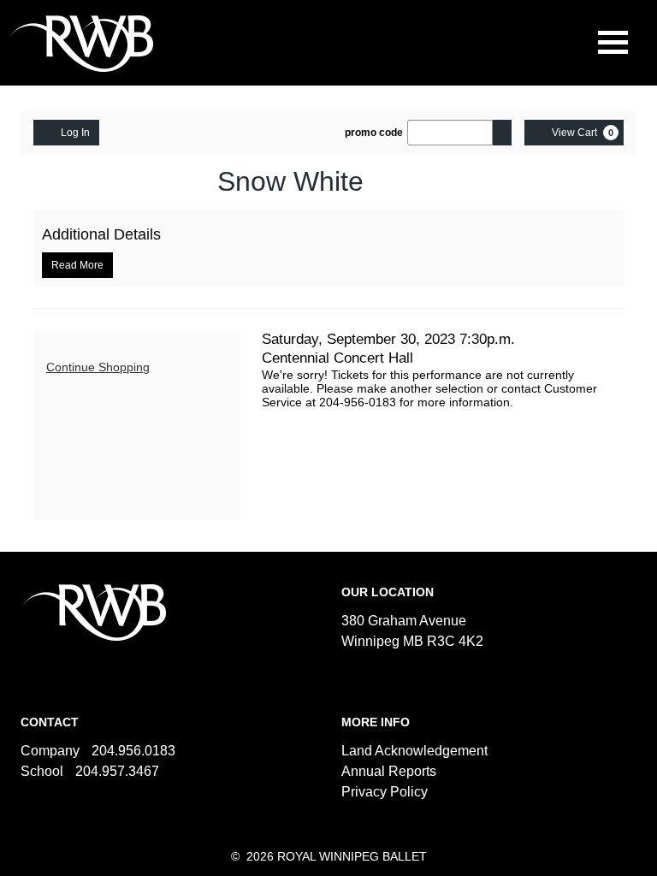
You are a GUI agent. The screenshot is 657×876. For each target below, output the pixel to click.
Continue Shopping (98, 367)
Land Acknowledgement (414, 750)
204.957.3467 (117, 771)
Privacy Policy (384, 791)
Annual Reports (388, 771)
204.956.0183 (133, 750)
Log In (75, 133)
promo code (374, 132)
